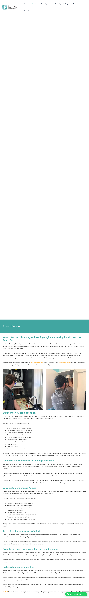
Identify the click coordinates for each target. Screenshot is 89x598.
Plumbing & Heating (61, 4)
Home (26, 4)
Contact (26, 11)
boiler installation (64, 363)
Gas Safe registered (37, 363)
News (75, 4)
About (34, 4)
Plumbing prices (46, 4)
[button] (36, 3)
